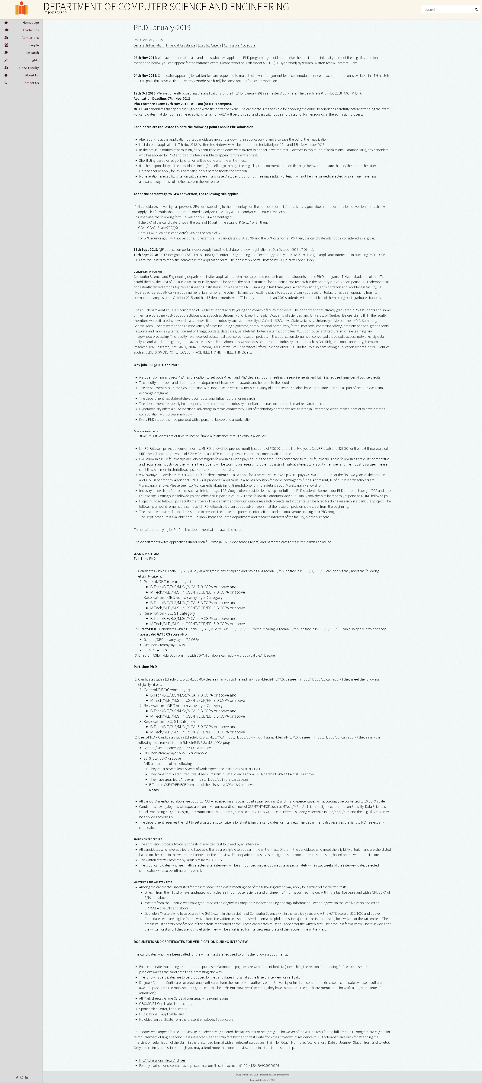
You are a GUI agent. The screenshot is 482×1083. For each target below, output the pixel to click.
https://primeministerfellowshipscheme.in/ (177, 469)
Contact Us (30, 83)
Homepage (31, 22)
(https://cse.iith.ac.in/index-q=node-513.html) (187, 81)
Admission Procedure (239, 45)
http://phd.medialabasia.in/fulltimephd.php (219, 485)
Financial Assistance (180, 45)
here (215, 249)
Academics (31, 30)
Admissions (30, 37)
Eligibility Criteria (209, 45)
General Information (149, 45)
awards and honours (255, 382)
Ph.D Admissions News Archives (162, 1060)
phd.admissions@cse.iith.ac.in (296, 918)
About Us (32, 75)
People (33, 45)
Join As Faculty (28, 68)
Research (32, 52)
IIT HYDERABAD (55, 12)
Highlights (31, 60)
